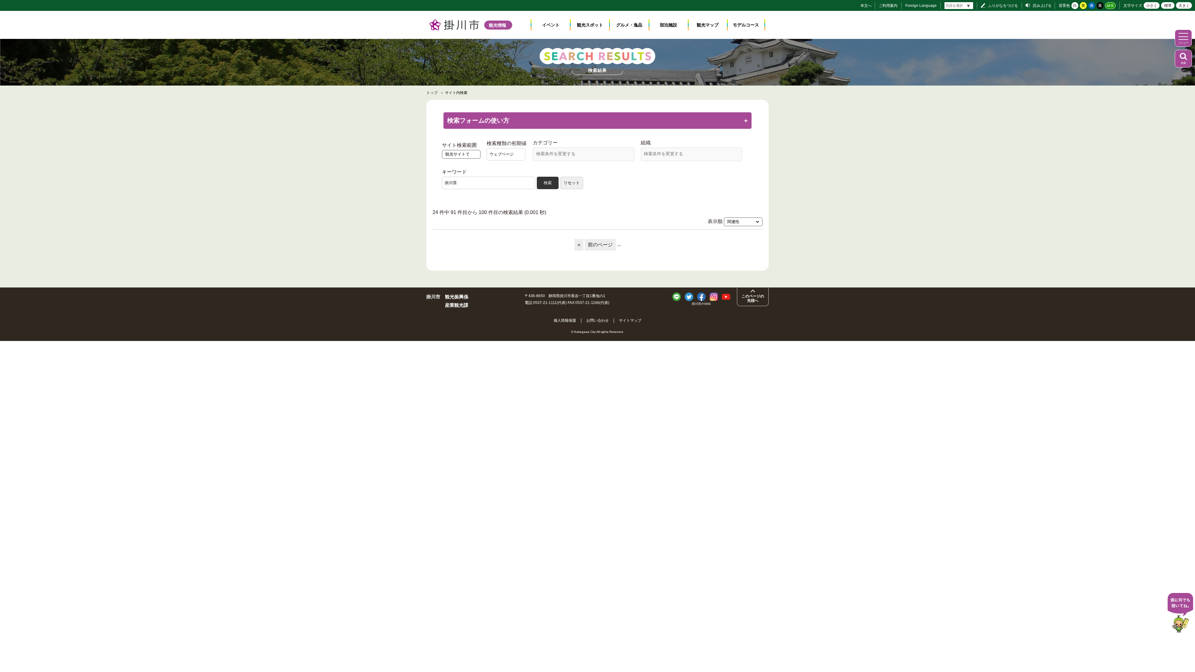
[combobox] (584, 154)
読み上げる (1042, 5)
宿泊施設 (668, 24)
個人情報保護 (565, 320)
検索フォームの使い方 (478, 120)
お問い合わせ (597, 320)
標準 (1168, 5)
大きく (1184, 5)
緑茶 (1110, 5)
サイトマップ (630, 320)
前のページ (600, 244)
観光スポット (590, 24)
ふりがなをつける (1003, 5)
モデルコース (746, 24)
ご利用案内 (888, 5)
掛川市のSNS (701, 304)
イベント (551, 24)
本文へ (866, 5)
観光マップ (708, 24)
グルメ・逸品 (629, 24)
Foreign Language (921, 5)
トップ (432, 93)
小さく (1151, 5)
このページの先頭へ (753, 298)
